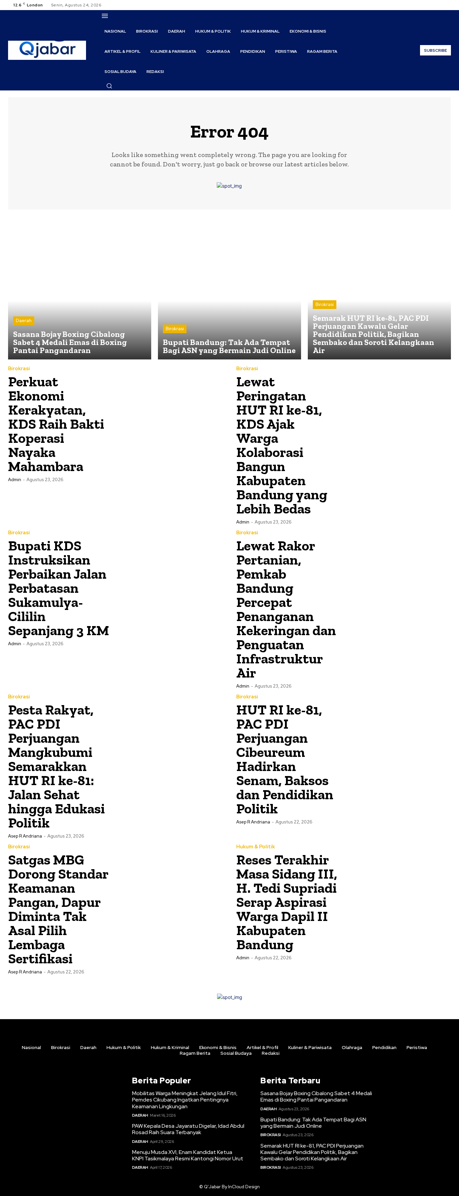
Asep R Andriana (25, 836)
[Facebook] (423, 5)
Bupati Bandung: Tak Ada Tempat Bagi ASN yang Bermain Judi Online (313, 1122)
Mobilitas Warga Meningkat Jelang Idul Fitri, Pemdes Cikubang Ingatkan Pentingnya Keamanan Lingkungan (185, 1100)
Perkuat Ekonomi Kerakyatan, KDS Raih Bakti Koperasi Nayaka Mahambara (56, 424)
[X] (439, 5)
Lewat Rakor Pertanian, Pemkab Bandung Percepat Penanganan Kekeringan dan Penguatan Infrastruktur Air (286, 609)
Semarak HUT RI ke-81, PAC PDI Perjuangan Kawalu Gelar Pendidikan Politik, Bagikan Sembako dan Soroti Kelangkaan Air (312, 1152)
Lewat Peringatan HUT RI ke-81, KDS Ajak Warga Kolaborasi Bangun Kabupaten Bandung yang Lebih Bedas (281, 445)
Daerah (24, 320)
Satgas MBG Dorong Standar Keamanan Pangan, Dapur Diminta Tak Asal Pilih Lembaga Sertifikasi (58, 909)
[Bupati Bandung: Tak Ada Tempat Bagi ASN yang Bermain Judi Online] (229, 287)
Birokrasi (175, 329)
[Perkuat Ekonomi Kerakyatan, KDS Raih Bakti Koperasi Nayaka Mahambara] (169, 420)
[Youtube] (447, 5)
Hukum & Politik (255, 846)
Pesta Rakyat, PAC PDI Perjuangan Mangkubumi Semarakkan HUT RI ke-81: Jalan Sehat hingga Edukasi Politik (56, 766)
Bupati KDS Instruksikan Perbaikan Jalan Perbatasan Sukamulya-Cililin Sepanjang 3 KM (58, 588)
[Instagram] (431, 5)
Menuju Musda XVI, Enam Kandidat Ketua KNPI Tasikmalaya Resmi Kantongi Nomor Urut (187, 1155)
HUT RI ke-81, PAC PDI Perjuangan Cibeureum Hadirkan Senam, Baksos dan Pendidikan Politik (284, 759)
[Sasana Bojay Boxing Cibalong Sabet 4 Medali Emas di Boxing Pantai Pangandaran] (79, 287)
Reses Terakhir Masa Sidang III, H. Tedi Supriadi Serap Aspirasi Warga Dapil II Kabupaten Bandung (286, 902)
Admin (14, 480)
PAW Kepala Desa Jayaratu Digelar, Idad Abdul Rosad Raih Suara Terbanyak (188, 1129)
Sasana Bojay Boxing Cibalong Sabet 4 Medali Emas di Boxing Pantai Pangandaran (316, 1096)
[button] (109, 86)
